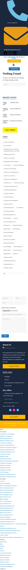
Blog (1, 544)
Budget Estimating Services (7, 440)
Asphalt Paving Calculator (9, 154)
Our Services (3, 431)
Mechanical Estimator (5, 555)
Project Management (18, 246)
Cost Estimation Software (9, 211)
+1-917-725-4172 (8, 399)
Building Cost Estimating (6, 436)
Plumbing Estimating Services (7, 506)
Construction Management (6, 566)
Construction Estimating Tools (10, 189)
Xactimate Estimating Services (7, 452)
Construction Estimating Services (11, 186)
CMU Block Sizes (14, 102)
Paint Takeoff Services (5, 497)
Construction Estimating (19, 182)
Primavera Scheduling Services (7, 474)
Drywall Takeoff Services (6, 492)
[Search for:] (14, 83)
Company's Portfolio (14, 366)
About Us (2, 539)
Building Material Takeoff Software (11, 161)
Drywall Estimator (7, 218)
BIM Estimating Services (6, 438)
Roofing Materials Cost (8, 264)
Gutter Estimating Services (6, 510)
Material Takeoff (7, 228)
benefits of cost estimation (9, 158)
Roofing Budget (7, 253)
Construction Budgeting (18, 165)
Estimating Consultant (5, 470)
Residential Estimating (5, 458)
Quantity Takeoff (7, 250)
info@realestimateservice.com (11, 402)
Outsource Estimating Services (7, 564)
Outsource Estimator (8, 235)
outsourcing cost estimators (9, 239)
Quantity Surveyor (4, 562)
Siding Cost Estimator (15, 114)
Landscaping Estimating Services (8, 532)
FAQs (1, 548)
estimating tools (7, 225)
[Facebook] (5, 53)
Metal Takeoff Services (5, 512)
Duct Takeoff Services (5, 503)
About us (6, 379)
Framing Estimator (4, 557)
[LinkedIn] (17, 410)
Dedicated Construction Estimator (8, 447)
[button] (13, 65)
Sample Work (3, 541)
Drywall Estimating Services (9, 214)
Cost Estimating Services (9, 207)
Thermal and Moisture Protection (8, 519)
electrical (16, 218)
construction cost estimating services (11, 172)
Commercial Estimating (6, 463)
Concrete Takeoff (7, 165)
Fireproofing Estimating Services (8, 528)
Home (1, 429)
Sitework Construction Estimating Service (10, 530)
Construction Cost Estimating (10, 168)
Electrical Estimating (5, 483)
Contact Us (3, 568)
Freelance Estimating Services (7, 445)
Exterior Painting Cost (15, 108)
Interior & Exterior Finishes (6, 490)
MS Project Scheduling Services (8, 476)
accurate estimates (7, 145)
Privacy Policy (8, 385)
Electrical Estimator (5, 559)
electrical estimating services (10, 221)
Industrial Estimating (5, 465)
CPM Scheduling (4, 472)
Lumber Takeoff (4, 535)
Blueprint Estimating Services (7, 449)
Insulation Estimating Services (7, 521)
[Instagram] (10, 53)
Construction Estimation (9, 193)
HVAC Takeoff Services (6, 501)
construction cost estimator (9, 175)
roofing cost (15, 253)
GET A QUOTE (14, 417)
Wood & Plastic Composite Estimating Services (11, 537)
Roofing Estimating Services (10, 260)
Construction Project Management (11, 200)
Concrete (2, 481)
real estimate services (17, 250)
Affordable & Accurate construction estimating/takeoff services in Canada (11, 150)
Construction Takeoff (8, 204)
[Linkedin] (15, 53)
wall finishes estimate (8, 267)
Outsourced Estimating (8, 232)
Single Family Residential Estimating (9, 461)
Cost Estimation (19, 207)
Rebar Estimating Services (6, 515)
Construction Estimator (5, 553)
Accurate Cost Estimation (9, 142)
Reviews (2, 550)
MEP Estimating (16, 228)
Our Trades (3, 479)
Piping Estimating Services (6, 508)
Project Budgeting (7, 246)
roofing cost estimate (8, 257)
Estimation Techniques (17, 225)
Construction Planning (8, 197)
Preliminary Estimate (5, 467)
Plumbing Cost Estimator (16, 120)
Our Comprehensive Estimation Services (14, 382)
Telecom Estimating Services (7, 488)
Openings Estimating (5, 517)
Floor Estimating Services (6, 494)
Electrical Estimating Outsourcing (8, 485)
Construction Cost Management (10, 179)
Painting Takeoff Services (9, 243)
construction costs (7, 182)
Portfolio (2, 546)
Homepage (7, 376)
